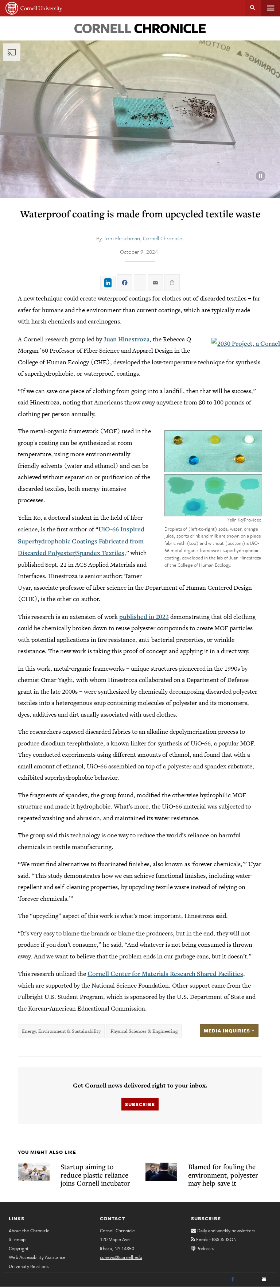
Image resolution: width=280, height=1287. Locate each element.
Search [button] (253, 8)
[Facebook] (232, 1279)
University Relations (28, 1266)
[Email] (264, 1279)
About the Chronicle (29, 1230)
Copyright (19, 1248)
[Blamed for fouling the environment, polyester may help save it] (161, 1172)
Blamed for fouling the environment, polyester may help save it (223, 1174)
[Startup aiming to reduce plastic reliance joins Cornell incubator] (34, 1172)
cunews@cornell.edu (121, 1257)
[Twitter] (248, 1279)
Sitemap (17, 1239)
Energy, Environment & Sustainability (61, 1031)
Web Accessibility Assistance (37, 1257)
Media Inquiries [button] (228, 1030)
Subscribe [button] (140, 1104)
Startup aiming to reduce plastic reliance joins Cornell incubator (95, 1174)
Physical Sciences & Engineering (144, 1031)
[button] (213, 473)
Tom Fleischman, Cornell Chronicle (143, 238)
